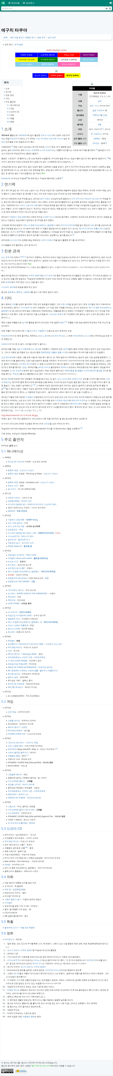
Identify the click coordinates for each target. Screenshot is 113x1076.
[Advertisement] (56, 19)
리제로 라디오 (13, 990)
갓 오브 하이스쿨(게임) (17, 823)
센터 (62, 322)
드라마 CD (14, 828)
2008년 (97, 138)
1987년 (95, 115)
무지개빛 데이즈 (15, 647)
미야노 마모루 (31, 150)
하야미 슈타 (26, 501)
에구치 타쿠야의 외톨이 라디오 (92, 228)
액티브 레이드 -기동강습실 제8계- (22, 654)
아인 (10, 650)
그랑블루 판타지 (15, 774)
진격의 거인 (77, 379)
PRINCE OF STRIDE (16, 797)
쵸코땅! (11, 574)
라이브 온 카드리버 (16, 461)
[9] (73, 235)
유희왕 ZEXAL (14, 501)
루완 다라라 (31, 555)
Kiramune (5, 178)
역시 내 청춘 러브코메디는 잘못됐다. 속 (25, 622)
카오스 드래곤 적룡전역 (18, 625)
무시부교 (12, 564)
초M (14, 150)
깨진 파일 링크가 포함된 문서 (22, 37)
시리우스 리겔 (32, 742)
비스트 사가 (13, 561)
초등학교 (11, 292)
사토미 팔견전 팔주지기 (18, 752)
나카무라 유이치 (25, 364)
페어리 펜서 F (14, 727)
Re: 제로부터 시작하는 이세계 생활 (23, 670)
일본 (94, 110)
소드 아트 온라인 (15, 523)
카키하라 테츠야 (62, 400)
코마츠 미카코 (44, 367)
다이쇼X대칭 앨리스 (16, 781)
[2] (106, 143)
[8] (20, 231)
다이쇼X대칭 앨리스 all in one (21, 809)
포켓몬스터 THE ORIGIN (18, 581)
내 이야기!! (14, 240)
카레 (14, 304)
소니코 (88, 335)
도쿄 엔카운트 (7, 357)
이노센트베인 (13, 813)
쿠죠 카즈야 (22, 511)
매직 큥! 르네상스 (15, 687)
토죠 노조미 (43, 335)
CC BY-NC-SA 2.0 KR (42, 1065)
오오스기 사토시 (27, 470)
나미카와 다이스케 (53, 970)
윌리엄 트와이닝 (41, 558)
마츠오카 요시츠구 (92, 198)
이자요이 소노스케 (54, 644)
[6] (27, 178)
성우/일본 (18, 44)
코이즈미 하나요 (58, 335)
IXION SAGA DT (15, 546)
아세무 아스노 (49, 217)
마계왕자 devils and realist (20, 558)
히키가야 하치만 (68, 225)
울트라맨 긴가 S (11, 927)
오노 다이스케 (63, 379)
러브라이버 (6, 335)
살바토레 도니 (24, 539)
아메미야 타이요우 (35, 504)
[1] (103, 129)
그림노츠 (12, 806)
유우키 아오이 (47, 135)
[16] (56, 749)
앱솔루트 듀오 (14, 618)
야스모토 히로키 (56, 314)
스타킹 (47, 423)
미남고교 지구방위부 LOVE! (20, 615)
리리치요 (90, 960)
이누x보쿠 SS (26, 307)
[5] (108, 158)
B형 (99, 124)
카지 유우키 (76, 198)
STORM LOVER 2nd (16, 733)
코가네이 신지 (28, 543)
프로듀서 (5, 344)
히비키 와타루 (28, 784)
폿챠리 (64, 367)
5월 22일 (103, 115)
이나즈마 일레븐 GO (16, 504)
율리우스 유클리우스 (49, 670)
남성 (100, 101)
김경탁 (15, 889)
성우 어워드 (45, 198)
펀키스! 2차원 (14, 628)
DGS (9, 379)
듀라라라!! (12, 749)
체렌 (47, 578)
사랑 (67, 304)
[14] (4, 388)
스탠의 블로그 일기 (13, 899)
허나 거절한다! (39, 330)
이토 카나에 (41, 138)
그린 (33, 581)
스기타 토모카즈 (47, 150)
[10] (21, 257)
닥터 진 (8, 889)
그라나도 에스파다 (16, 742)
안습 (24, 367)
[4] (97, 149)
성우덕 (66, 349)
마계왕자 (29, 397)
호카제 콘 (28, 546)
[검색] (110, 8)
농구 (24, 322)
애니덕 (16, 973)
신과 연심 (12, 712)
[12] (66, 322)
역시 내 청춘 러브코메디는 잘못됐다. (40, 225)
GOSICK (22, 135)
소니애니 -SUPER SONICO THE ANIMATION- (28, 593)
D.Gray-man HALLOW (17, 664)
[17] (27, 755)
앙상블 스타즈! (14, 784)
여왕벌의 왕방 (14, 755)
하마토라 (12, 596)
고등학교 (27, 292)
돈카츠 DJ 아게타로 (16, 683)
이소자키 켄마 (50, 504)
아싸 (92, 225)
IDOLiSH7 (12, 794)
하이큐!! (11, 632)
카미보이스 (9, 939)
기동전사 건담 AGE (17, 217)
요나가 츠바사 (48, 275)
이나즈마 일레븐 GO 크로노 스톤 (22, 533)
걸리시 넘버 (13, 677)
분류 (5, 37)
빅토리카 (14, 138)
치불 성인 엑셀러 (27, 927)
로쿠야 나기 (23, 794)
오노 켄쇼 (35, 349)
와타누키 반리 (27, 536)
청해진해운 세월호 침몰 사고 (53, 352)
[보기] (106, 8)
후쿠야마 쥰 (75, 403)
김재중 (22, 889)
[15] (81, 428)
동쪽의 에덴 (13, 470)
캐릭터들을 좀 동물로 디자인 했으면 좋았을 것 (85, 370)
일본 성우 (41, 37)
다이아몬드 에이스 (16, 590)
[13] (34, 385)
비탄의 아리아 (14, 497)
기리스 (58, 533)
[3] (12, 146)
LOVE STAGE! (14, 603)
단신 (3, 142)
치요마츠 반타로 (45, 667)
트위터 (8, 282)
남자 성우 (52, 37)
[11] (24, 257)
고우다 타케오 (47, 240)
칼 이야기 (12, 489)
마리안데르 (78, 335)
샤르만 (24, 727)
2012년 (96, 143)
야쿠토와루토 (39, 657)
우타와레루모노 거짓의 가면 (20, 657)
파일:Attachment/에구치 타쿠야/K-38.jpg (19, 415)
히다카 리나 (38, 963)
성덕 (90, 304)
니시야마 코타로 (8, 287)
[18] (26, 847)
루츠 (21, 529)
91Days (11, 640)
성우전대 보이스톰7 (16, 568)
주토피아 (16, 374)
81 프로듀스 (96, 134)
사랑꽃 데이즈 (14, 720)
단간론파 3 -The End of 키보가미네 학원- (26, 644)
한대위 (32, 823)
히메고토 (12, 600)
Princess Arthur (15, 730)
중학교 (19, 292)
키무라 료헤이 (35, 275)
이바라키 (101, 110)
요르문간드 (13, 529)
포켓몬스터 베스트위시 (18, 578)
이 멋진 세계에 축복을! (17, 660)
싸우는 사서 (13, 485)
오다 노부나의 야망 (29, 205)
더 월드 (28, 330)
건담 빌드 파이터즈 (16, 555)
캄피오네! (12, 539)
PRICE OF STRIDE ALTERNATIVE (22, 667)
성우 (92, 105)
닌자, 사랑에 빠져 (15, 746)
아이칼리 (8, 902)
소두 (47, 147)
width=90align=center (56, 50)
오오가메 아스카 (56, 138)
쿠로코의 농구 (14, 543)
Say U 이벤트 (22, 349)
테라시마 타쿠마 (79, 400)
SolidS (7, 864)
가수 (97, 105)
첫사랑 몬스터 (14, 674)
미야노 (37, 960)
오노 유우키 (6, 257)
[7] (62, 178)
